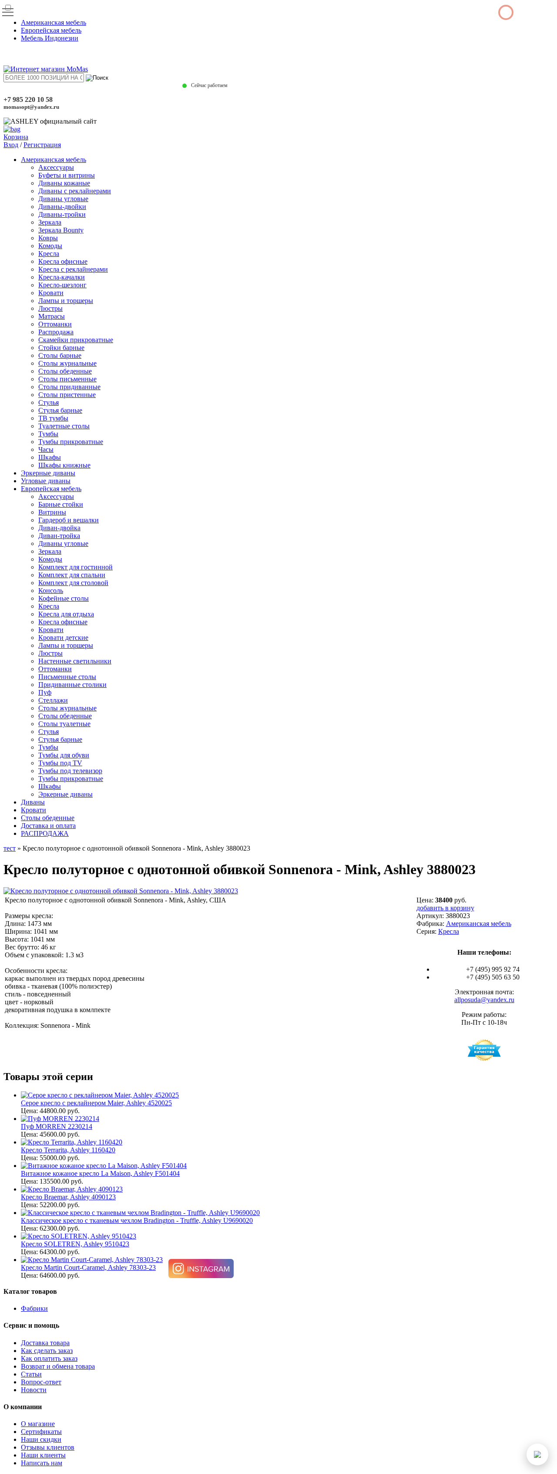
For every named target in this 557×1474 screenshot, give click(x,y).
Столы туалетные (64, 723)
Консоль (50, 590)
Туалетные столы (64, 426)
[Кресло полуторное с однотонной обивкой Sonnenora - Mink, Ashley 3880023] (120, 891)
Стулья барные (60, 410)
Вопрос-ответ (41, 1382)
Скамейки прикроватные (75, 339)
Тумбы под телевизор (70, 770)
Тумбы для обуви (63, 755)
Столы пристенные (67, 394)
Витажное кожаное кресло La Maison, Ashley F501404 (100, 1173)
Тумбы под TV (60, 763)
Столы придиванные (69, 386)
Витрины (52, 512)
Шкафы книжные (64, 465)
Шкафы (49, 457)
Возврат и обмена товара (58, 1366)
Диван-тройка (59, 535)
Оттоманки (55, 324)
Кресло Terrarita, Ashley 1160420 (68, 1150)
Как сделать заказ (47, 1350)
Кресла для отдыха (66, 614)
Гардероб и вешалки (68, 520)
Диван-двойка (59, 528)
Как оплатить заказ (49, 1358)
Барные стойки (60, 504)
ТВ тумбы (53, 418)
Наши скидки (41, 1439)
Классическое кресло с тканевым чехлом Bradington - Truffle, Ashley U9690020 (137, 1220)
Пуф (44, 692)
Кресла (48, 253)
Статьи (31, 1374)
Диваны (33, 802)
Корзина (15, 137)
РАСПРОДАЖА (45, 833)
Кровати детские (63, 637)
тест (9, 848)
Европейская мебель (51, 30)
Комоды (50, 245)
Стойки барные (61, 347)
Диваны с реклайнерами (74, 191)
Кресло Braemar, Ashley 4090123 (68, 1197)
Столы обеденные (65, 371)
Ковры (48, 238)
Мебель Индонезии (49, 38)
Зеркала (49, 222)
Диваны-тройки (62, 214)
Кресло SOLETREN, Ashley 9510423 (75, 1244)
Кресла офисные (62, 261)
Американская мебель (53, 22)
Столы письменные (67, 379)
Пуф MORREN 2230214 (56, 1126)
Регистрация (42, 144)
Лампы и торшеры (65, 300)
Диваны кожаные (64, 183)
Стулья (48, 402)
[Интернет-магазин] (45, 69)
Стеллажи (53, 700)
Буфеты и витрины (66, 175)
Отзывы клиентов (47, 1447)
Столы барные (59, 355)
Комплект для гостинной (75, 567)
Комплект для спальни (71, 575)
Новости (34, 1389)
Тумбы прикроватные (70, 441)
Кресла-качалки (61, 277)
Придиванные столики (72, 684)
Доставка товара (45, 1342)
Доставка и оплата (48, 825)
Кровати (51, 292)
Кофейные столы (63, 598)
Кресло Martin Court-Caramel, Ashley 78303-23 (88, 1267)
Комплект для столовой (73, 582)
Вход (10, 144)
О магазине (38, 1423)
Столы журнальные (67, 363)
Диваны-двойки (62, 206)
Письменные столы (67, 676)
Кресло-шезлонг (62, 285)
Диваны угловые (63, 198)
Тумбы (48, 433)
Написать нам (41, 1463)
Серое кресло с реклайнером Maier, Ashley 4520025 (96, 1103)
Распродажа (56, 332)
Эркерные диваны (48, 473)
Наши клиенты (43, 1455)
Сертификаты (41, 1431)
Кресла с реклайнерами (73, 269)
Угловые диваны (45, 481)
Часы (46, 449)
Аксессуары (56, 167)
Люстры (50, 308)
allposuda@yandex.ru (484, 999)
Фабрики (34, 1308)
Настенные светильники (74, 661)
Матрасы (51, 316)
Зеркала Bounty (61, 230)
